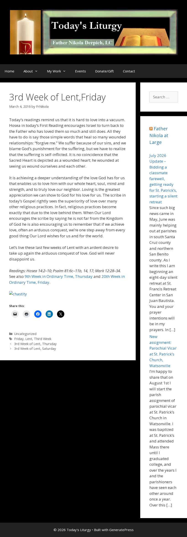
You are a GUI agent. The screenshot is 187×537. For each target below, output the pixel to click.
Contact (129, 71)
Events (80, 71)
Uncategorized (25, 334)
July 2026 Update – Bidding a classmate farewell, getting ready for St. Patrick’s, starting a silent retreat (163, 179)
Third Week (42, 339)
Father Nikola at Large (158, 135)
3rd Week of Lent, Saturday (35, 348)
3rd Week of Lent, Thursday (35, 344)
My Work (54, 71)
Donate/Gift (104, 71)
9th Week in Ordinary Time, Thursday (59, 276)
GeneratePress (121, 529)
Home (9, 71)
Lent (28, 339)
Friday (18, 339)
